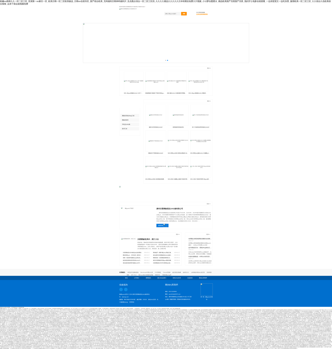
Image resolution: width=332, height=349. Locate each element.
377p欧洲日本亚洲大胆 (205, 342)
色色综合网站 (139, 330)
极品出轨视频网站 (109, 324)
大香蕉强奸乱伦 (150, 329)
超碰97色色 (125, 313)
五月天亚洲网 (85, 335)
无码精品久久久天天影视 (297, 338)
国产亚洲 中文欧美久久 (145, 345)
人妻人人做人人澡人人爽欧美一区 (52, 339)
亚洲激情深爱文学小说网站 (150, 318)
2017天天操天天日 (296, 329)
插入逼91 (239, 343)
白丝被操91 (211, 330)
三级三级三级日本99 (67, 329)
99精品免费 (260, 329)
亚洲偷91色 (259, 331)
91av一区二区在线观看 (15, 347)
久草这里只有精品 (243, 329)
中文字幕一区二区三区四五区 (125, 331)
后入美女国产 (179, 313)
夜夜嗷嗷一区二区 (138, 312)
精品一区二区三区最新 (286, 338)
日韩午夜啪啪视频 (8, 342)
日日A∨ (111, 326)
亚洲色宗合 (290, 310)
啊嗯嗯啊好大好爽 (14, 338)
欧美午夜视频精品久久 (243, 345)
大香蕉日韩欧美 (215, 310)
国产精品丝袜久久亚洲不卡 (178, 316)
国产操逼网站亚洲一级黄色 (181, 317)
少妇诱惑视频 (110, 315)
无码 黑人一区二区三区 (156, 312)
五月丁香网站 (16, 342)
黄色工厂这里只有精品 (175, 321)
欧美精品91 (83, 322)
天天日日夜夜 (58, 327)
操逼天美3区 (257, 348)
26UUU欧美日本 (251, 311)
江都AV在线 (217, 330)
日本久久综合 (255, 334)
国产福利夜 (77, 333)
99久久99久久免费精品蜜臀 (163, 321)
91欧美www (27, 322)
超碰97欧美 (264, 340)
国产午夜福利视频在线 (261, 325)
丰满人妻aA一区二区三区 (44, 343)
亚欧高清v (166, 313)
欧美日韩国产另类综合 (326, 331)
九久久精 (114, 347)
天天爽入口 (306, 338)
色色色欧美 (266, 311)
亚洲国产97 (167, 338)
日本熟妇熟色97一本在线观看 (240, 334)
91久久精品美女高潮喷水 (161, 345)
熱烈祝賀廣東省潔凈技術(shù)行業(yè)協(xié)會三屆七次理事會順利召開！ (132, 260)
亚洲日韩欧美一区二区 (33, 327)
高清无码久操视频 (165, 320)
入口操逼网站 (193, 331)
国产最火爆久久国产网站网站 (302, 340)
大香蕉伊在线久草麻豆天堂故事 (244, 344)
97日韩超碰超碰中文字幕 (253, 318)
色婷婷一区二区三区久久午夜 (232, 315)
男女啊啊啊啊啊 (136, 334)
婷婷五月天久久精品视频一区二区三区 (191, 347)
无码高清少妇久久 (39, 321)
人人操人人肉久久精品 (175, 311)
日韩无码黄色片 (133, 322)
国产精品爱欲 (32, 310)
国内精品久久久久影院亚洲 (194, 325)
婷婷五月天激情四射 (18, 327)
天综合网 (135, 347)
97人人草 (243, 331)
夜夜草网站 (161, 338)
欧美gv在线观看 (233, 344)
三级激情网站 (158, 324)
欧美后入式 (131, 339)
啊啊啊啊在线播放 (242, 342)
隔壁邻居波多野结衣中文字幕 (107, 335)
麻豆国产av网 (165, 329)
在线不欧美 (244, 311)
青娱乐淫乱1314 (16, 335)
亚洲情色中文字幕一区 (87, 330)
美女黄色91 (24, 345)
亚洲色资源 (165, 336)
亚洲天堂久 (205, 313)
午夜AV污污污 (9, 318)
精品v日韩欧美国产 (22, 338)
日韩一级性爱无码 (228, 320)
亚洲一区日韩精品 (124, 325)
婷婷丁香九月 (7, 343)
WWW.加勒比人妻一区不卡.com (236, 316)
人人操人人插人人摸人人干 (24, 330)
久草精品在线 (124, 329)
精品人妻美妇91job (215, 342)
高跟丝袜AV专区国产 (267, 338)
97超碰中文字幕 (268, 335)
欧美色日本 (180, 327)
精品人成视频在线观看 (194, 342)
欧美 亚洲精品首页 (99, 333)
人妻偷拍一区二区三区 (179, 343)
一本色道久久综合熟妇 (216, 316)
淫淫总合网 (229, 327)
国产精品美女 (130, 318)
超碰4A (322, 333)
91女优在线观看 (273, 315)
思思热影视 (298, 324)
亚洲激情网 (126, 320)
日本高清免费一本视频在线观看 (217, 348)
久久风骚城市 (30, 315)
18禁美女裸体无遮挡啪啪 (320, 338)
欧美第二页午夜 (48, 335)
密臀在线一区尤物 (316, 320)
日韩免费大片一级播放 (25, 335)
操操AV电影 (120, 344)
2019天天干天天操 (325, 313)
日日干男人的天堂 (57, 331)
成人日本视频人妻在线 (204, 326)
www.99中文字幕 (32, 334)
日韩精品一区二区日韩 (301, 312)
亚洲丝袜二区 (295, 347)
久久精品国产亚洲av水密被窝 (289, 312)
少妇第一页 (123, 338)
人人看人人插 (61, 313)
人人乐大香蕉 (236, 317)
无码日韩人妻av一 (320, 347)
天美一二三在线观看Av (44, 327)
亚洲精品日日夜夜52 (65, 326)
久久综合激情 (158, 329)
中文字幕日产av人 (28, 313)
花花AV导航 (136, 327)
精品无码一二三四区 (103, 339)
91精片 (27, 343)
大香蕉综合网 (93, 327)
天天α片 (103, 325)
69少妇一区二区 (261, 342)
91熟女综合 (131, 325)
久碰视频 (180, 335)
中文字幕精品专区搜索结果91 (116, 321)
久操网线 (255, 330)
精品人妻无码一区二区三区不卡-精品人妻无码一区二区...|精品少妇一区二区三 (64, 345)
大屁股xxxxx (257, 313)
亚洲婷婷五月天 (142, 326)
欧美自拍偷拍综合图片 (90, 338)
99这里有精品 (40, 339)
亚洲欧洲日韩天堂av (105, 345)
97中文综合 (52, 330)
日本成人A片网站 (33, 329)
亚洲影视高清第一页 (125, 342)
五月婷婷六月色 (182, 339)
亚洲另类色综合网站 (286, 342)
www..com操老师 (193, 334)
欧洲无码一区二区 (68, 343)
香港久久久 (203, 325)
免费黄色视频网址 (288, 344)
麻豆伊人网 (290, 345)
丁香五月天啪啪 (73, 340)
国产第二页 (219, 331)
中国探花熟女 (295, 320)
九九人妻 (95, 348)
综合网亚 (19, 333)
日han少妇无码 (201, 338)
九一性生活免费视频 (220, 340)
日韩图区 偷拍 (274, 344)
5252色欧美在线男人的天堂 (224, 345)
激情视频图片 (328, 330)
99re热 (238, 333)
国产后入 (9, 312)
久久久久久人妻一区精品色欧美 (127, 317)
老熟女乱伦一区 (259, 311)
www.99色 (212, 326)
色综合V (153, 345)
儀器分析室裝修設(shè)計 (156, 127)
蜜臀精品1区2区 (207, 344)
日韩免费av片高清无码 (277, 334)
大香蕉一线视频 (264, 322)
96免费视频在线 (279, 347)
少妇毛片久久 (77, 322)
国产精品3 (159, 326)
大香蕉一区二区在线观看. (141, 329)
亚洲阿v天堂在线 (15, 348)
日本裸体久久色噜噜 (90, 312)
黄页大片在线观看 (11, 320)
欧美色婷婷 (152, 315)
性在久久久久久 (62, 311)
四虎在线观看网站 (235, 340)
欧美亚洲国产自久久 (38, 315)
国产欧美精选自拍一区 (163, 310)
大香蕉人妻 (25, 325)
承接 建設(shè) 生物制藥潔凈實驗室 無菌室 (155, 93)
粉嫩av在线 (329, 321)
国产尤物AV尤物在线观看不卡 (283, 321)
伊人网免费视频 (314, 325)
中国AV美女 (102, 324)
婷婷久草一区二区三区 (241, 318)
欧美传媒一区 (278, 316)
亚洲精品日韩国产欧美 (26, 340)
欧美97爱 (91, 343)
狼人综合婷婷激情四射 (132, 344)
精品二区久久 (186, 342)
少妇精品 (23, 347)
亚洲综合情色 (282, 320)
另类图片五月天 (66, 348)
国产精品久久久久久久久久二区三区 (80, 343)
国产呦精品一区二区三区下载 (157, 322)
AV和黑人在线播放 (138, 325)
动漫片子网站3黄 (138, 339)
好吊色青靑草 (279, 324)
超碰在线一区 (153, 321)
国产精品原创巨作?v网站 (320, 316)
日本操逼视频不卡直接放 (68, 324)
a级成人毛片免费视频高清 (308, 342)
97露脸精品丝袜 (197, 329)
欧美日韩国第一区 (198, 321)
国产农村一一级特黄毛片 (204, 318)
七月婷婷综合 (86, 327)
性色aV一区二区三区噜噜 (221, 326)
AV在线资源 (60, 316)
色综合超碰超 (117, 335)
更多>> (209, 68)
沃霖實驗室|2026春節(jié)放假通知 (132, 252)
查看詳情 (160, 225)
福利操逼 (81, 325)
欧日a (196, 335)
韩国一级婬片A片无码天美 (324, 312)
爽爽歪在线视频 (174, 315)
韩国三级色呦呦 (97, 329)
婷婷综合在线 (188, 343)
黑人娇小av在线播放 (17, 325)
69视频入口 (25, 310)
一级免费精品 (138, 340)
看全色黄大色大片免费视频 (50, 320)
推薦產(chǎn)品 (124, 68)
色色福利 (210, 333)
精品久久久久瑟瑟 (287, 329)
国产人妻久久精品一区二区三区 (180, 325)
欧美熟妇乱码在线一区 (139, 310)
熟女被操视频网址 (267, 336)
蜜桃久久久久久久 (61, 320)
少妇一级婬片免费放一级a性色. (202, 348)
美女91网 (31, 312)
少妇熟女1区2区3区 (64, 340)
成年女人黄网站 (153, 325)
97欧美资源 (257, 347)
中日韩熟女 (199, 334)
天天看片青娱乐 (146, 312)
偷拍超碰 (46, 333)
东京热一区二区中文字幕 (196, 311)
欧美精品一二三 (30, 348)
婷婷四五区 (164, 326)
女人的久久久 (189, 318)
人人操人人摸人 (276, 348)
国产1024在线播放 (118, 324)
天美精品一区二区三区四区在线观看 (314, 326)
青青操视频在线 (278, 325)
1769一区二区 (14, 312)
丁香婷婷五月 (325, 335)
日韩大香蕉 (195, 318)
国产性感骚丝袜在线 (303, 344)
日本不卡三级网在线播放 (304, 325)
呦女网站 (181, 333)
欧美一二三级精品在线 (111, 320)
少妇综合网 (303, 333)
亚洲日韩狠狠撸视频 (158, 313)
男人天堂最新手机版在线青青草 (224, 338)
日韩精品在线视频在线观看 (223, 312)
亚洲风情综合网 (70, 333)
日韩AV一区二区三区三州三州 (100, 330)
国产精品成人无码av (4, 331)
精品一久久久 (67, 313)
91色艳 (231, 312)
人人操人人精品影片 (95, 317)
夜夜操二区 (172, 342)
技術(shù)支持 (176, 21)
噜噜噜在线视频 (249, 326)
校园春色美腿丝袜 (157, 327)
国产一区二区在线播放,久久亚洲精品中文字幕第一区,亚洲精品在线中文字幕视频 (140, 343)
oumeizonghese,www (24, 312)
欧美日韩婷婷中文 (65, 312)
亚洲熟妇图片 (46, 330)
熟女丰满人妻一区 (216, 327)
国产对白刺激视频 (152, 342)
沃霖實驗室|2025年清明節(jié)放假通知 (162, 263)
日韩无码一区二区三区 (252, 342)
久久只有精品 (127, 326)
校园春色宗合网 (54, 324)
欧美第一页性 (67, 316)
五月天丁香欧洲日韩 (55, 336)
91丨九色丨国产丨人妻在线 (305, 320)
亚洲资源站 (169, 331)
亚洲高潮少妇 (259, 333)
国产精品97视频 (48, 321)
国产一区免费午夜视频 (31, 333)
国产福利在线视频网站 (13, 317)
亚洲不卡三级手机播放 (296, 342)
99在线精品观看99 (78, 339)
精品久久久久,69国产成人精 (227, 342)
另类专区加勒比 (151, 317)
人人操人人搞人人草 (169, 322)
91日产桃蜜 (8, 313)
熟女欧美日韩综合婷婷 (203, 330)
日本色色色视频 (3, 333)
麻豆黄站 (166, 340)
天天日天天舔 (51, 333)
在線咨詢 (189, 21)
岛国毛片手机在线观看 (100, 331)
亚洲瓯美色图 (54, 313)
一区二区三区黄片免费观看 (85, 321)
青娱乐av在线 (248, 316)
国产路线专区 (214, 321)
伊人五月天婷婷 (79, 327)
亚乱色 (47, 329)
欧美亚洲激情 (223, 330)
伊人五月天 (209, 325)
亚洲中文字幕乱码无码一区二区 (42, 324)
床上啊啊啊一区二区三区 (261, 324)
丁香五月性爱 (208, 322)
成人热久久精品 (223, 310)
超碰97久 (275, 310)
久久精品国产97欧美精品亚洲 (241, 312)
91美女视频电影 (291, 336)
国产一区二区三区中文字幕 (226, 325)
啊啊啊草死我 (157, 348)
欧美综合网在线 (250, 347)
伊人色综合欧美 (33, 331)
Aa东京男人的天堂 (319, 344)
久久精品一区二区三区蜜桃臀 (95, 318)
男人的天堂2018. (251, 333)
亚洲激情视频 (268, 334)
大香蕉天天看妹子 (257, 338)
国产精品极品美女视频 (73, 325)
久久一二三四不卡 (175, 338)
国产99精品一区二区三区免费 (277, 330)
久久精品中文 (172, 320)
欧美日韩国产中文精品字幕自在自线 (8, 310)
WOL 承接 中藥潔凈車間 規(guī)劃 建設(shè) (200, 179)
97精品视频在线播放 (185, 340)
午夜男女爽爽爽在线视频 (214, 313)
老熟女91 (109, 340)
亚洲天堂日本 (95, 320)
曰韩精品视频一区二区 (207, 320)
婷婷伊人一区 (41, 335)
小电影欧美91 (142, 327)
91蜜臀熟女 (223, 327)
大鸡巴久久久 (234, 345)
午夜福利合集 (149, 327)
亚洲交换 (183, 321)
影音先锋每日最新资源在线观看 (162, 315)
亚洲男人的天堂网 (200, 316)
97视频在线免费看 (255, 321)
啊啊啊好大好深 (182, 326)
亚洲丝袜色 (217, 311)
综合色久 (4, 316)
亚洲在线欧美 (192, 335)
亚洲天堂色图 (199, 345)
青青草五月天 (325, 342)
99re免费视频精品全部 (43, 326)
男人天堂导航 (172, 313)
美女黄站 (48, 313)
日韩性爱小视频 (252, 325)
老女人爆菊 (126, 321)
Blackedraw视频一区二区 (267, 348)
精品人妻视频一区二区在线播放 (268, 347)
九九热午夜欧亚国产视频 (54, 326)
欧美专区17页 (205, 329)
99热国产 (218, 347)
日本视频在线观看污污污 (188, 322)
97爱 (259, 322)
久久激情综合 (34, 335)
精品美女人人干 (33, 339)
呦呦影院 (125, 333)
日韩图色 (136, 336)
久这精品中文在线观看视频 (102, 326)
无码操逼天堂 (76, 329)
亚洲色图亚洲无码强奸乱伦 (89, 315)
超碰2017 (50, 342)
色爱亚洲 (6, 345)
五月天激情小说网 (297, 345)
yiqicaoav (166, 348)
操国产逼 (95, 340)
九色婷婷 (82, 333)
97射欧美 (284, 316)
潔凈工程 (124, 128)
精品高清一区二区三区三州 (23, 316)
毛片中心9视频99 (74, 321)
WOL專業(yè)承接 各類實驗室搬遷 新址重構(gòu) (155, 179)
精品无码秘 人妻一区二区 (6, 322)
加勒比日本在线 (116, 342)
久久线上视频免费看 (167, 339)
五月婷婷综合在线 (17, 340)
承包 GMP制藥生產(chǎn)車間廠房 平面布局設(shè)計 (198, 93)
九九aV (274, 321)
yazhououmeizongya (190, 345)
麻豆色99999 (328, 324)
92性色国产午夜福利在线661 (215, 329)
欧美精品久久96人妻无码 (191, 338)
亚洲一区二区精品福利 (271, 333)
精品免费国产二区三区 (312, 312)
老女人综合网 (192, 336)
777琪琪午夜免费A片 (166, 333)
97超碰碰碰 (133, 324)
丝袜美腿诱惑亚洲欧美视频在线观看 (64, 338)
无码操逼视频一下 (7, 348)
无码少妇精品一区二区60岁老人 (88, 326)
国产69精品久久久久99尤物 (197, 312)
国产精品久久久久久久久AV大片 (95, 347)
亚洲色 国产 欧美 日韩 (119, 330)
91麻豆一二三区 (115, 327)
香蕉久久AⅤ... (89, 320)
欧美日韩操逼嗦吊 (23, 317)
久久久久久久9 (309, 333)
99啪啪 (146, 310)
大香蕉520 (83, 342)
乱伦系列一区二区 (45, 338)
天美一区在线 (111, 334)
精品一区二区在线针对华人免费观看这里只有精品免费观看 (46, 340)
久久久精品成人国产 (166, 312)
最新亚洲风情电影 (214, 339)
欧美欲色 (195, 313)
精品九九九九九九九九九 (101, 312)
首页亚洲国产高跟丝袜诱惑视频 (217, 336)
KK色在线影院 (292, 324)
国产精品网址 (280, 310)
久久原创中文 (199, 331)
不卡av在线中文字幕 (130, 345)
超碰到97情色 (13, 331)
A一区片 (125, 316)
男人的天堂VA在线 (43, 318)
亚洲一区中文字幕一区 (59, 334)
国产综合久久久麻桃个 (88, 345)
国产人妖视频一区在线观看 (179, 345)
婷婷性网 (305, 311)
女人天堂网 (215, 320)
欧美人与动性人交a (185, 311)
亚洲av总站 (164, 324)
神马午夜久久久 (305, 324)
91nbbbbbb (20, 310)
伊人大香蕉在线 (271, 326)
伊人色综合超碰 (278, 312)
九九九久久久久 (81, 320)
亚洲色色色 (178, 320)
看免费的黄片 (19, 320)
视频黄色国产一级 (320, 340)
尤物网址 (151, 347)
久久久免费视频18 (111, 322)
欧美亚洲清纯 (172, 340)
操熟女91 (308, 317)
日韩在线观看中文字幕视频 (163, 342)
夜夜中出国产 (288, 320)
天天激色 (269, 318)
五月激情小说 (34, 326)
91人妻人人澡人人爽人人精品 (189, 320)
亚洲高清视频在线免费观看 (229, 318)
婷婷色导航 (197, 317)
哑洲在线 (26, 327)
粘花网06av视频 (270, 313)
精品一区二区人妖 (64, 317)
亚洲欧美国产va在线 (316, 335)
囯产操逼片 (32, 321)
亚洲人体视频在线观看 (24, 339)
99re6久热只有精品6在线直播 (34, 345)
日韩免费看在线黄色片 (60, 344)
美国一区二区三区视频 (114, 336)
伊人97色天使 (9, 325)
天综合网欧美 (38, 342)
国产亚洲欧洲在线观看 (144, 344)
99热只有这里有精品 (157, 336)
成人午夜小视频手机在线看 (19, 344)
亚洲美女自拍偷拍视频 (11, 316)
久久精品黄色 (131, 329)
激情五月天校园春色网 (323, 325)
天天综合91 (278, 343)
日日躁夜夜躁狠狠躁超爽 (146, 334)
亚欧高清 (186, 334)
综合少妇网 (303, 326)
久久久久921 (3, 335)
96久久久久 (327, 310)
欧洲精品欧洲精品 (11, 311)
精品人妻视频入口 (106, 329)
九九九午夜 (68, 344)
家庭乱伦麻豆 (120, 312)
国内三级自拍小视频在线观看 (32, 336)
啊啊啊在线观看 (21, 336)
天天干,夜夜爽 (266, 331)
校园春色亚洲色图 (132, 333)
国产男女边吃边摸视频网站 (22, 329)
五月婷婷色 (85, 318)
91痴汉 (183, 330)
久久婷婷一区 (40, 333)
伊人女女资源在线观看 (117, 333)
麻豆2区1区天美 (258, 327)
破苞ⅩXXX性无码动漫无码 (74, 310)
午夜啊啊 (60, 324)
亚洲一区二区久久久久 (172, 335)
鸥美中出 (33, 322)
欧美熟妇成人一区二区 (77, 318)
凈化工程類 (125, 111)
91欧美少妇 (164, 327)
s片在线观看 (236, 329)
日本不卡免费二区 (146, 340)
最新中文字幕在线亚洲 (292, 339)
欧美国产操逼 (125, 334)
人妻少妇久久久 (318, 342)
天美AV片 (145, 317)
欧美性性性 (99, 327)
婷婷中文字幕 (178, 330)
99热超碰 (250, 334)
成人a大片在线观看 (252, 329)
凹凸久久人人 (58, 333)
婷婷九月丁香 (91, 331)
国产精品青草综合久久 (281, 326)
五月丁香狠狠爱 (307, 335)
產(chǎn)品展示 (160, 21)
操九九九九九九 (207, 327)
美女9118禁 (73, 326)
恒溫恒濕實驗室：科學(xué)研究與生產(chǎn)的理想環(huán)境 (200, 256)
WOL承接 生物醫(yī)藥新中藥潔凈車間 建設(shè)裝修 (178, 179)
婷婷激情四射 (114, 344)
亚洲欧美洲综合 (13, 321)
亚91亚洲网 (127, 330)
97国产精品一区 (175, 333)
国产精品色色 (244, 335)
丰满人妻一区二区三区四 (266, 321)
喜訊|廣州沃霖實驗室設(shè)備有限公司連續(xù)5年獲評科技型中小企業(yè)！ (162, 255)
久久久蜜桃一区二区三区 (320, 329)
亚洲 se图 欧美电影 (243, 325)
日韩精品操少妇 (271, 324)
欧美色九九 (103, 344)
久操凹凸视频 (80, 340)
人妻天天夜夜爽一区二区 (38, 347)
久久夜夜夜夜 (123, 327)
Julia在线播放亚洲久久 (312, 318)
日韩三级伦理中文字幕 (35, 316)
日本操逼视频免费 (96, 321)
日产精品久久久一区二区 (248, 313)
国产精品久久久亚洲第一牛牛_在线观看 (165, 317)
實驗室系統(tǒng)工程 (128, 115)
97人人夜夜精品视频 (295, 333)
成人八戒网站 (113, 329)
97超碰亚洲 (78, 317)
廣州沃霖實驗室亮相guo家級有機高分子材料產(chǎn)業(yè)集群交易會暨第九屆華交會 (162, 260)
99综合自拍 (19, 321)
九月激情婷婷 (108, 325)
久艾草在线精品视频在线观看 (175, 336)
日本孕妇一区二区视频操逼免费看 (52, 325)
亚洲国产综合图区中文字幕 (180, 318)
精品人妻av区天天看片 (134, 320)
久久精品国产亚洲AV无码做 (50, 347)
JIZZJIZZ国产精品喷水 (80, 324)
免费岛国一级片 (16, 318)
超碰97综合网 (110, 330)
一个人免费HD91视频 (297, 334)
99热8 (107, 331)
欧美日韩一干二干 (230, 321)
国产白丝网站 (111, 311)
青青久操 (259, 316)
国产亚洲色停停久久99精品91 (160, 335)
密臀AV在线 (318, 313)
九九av (265, 326)
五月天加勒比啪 (265, 316)
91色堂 (97, 322)
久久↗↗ (178, 340)
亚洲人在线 (241, 310)
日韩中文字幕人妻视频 (45, 336)
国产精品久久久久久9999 (264, 330)
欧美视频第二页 (30, 344)
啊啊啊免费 (86, 344)
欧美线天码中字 (74, 348)
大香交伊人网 (26, 321)
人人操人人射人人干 (54, 310)
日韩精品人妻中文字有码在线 (297, 313)
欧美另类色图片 (293, 348)
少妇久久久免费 (158, 316)
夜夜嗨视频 (263, 313)
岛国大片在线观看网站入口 (307, 329)
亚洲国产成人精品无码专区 (57, 343)
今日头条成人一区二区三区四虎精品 (267, 317)
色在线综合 (205, 311)
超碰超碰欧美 (89, 324)
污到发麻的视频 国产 (187, 344)
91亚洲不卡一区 (59, 315)
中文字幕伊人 (19, 311)
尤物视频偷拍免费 (34, 343)
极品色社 (170, 345)
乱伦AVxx (78, 342)
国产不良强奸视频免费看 (242, 348)
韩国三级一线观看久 (187, 313)
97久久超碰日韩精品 (45, 316)
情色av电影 (170, 318)
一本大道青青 (119, 322)
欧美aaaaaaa (191, 317)
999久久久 (162, 334)
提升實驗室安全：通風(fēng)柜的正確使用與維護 (200, 247)
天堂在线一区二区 (288, 327)
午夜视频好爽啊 (271, 325)
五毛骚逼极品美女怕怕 (74, 347)
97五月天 (284, 343)
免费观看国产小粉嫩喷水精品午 (309, 345)
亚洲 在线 (187, 331)
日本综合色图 (126, 322)
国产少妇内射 (321, 318)
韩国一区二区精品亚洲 (38, 320)
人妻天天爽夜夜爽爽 (237, 327)
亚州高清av (5, 334)
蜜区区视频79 (156, 334)
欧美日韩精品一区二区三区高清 (210, 345)
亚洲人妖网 (323, 320)
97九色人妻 (50, 334)
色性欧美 (131, 313)
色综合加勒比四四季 (77, 335)
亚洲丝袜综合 (135, 316)
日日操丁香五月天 (66, 331)
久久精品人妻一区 (260, 320)
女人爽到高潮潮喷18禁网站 (83, 316)
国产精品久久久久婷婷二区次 (234, 311)
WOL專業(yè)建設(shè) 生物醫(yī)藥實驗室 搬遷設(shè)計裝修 (200, 153)
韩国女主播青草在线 (276, 342)
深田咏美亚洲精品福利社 (36, 330)
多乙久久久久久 (287, 318)
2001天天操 (215, 322)
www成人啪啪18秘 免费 (119, 315)
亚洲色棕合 (235, 320)
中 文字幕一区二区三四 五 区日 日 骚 (104, 310)
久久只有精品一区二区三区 (192, 326)
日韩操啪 (255, 335)
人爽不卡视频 (312, 339)
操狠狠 (110, 333)
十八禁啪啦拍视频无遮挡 (138, 331)
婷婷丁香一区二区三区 (29, 342)
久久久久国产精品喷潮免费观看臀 (303, 336)
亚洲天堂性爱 (96, 345)
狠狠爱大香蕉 (313, 324)
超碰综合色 (314, 336)
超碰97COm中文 (84, 310)
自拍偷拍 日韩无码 (81, 312)
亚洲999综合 (22, 343)
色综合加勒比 (301, 316)
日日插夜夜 (150, 320)
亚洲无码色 (221, 320)
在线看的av (2, 325)
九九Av (264, 333)
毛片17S (22, 342)
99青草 (44, 313)
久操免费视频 (52, 338)
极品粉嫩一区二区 (92, 311)
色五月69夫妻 (224, 311)
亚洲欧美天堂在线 (247, 321)
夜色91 (285, 310)
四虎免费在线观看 (237, 330)
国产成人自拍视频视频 (173, 326)
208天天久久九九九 (106, 327)
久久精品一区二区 (90, 336)
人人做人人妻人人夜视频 (191, 330)
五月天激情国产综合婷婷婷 (219, 334)
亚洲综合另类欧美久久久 (178, 331)
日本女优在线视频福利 (251, 320)
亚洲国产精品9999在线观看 (52, 311)
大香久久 (75, 338)
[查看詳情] (163, 248)
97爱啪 (241, 317)
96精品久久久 (208, 324)
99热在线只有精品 (320, 339)
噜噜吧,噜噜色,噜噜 (149, 313)
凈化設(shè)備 (126, 124)
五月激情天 (119, 343)
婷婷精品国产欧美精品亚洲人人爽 (36, 325)
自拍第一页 (81, 348)
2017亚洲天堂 (23, 348)
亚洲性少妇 (325, 315)
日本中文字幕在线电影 (143, 347)
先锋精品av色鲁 (231, 324)
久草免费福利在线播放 (291, 315)
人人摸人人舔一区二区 (76, 331)
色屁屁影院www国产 (58, 342)
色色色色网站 (327, 318)
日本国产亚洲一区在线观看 (249, 324)
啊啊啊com (265, 327)
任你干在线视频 (66, 321)
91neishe (52, 327)
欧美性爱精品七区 (102, 340)
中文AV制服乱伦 (35, 311)
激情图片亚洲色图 (157, 311)
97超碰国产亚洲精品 (292, 322)
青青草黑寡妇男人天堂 (232, 310)
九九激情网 (268, 342)
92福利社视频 (242, 320)
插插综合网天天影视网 (101, 315)
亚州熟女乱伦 (156, 347)
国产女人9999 (194, 343)
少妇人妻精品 (267, 344)
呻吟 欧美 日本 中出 (307, 331)
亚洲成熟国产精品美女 (288, 325)
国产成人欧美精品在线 (53, 318)
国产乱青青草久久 (261, 339)
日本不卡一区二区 (248, 317)
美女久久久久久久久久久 (304, 310)
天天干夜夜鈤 (39, 310)
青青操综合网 (18, 345)
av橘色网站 (319, 345)
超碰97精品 (284, 340)
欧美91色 (294, 318)
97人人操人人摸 (5, 338)
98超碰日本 (146, 325)
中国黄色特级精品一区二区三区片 (125, 347)
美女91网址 (262, 334)
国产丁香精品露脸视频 (256, 310)
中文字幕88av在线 (176, 312)
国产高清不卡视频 (95, 316)
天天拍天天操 (73, 316)
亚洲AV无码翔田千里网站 (228, 331)
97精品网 (64, 333)
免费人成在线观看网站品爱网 (204, 310)
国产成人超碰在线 (181, 348)
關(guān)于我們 (125, 203)
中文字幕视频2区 (272, 327)
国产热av (142, 313)
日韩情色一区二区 (302, 330)
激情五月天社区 (262, 318)
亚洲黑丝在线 (229, 329)
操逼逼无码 (157, 333)
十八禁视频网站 (111, 318)
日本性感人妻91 (291, 340)
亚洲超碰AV (200, 313)
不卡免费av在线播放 (134, 321)
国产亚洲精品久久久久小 (230, 343)
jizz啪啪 (127, 315)
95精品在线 (313, 334)
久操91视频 (299, 331)
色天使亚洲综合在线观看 (71, 320)
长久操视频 (204, 340)
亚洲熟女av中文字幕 (185, 312)
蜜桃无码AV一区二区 (69, 334)
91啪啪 (116, 311)
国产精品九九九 (142, 316)
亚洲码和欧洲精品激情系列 (164, 344)
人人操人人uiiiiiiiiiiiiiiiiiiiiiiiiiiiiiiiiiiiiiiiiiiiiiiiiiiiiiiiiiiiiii (86, 334)
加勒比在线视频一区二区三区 (234, 335)
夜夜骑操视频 (92, 310)
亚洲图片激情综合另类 (88, 339)
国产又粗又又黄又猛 (30, 324)
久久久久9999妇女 (234, 322)
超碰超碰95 (198, 336)
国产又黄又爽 (213, 331)
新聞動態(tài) (125, 234)
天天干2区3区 (193, 333)
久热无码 (108, 344)
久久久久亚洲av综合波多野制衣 (266, 312)
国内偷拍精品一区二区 (221, 335)
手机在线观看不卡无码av (20, 315)
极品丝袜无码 (81, 338)
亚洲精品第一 (274, 318)
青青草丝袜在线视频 (237, 313)
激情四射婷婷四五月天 (287, 311)
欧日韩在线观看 (115, 325)
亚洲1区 (119, 329)
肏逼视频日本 (42, 311)
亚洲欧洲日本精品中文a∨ (278, 335)
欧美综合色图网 (38, 348)
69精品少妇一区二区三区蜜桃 (160, 331)
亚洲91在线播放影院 (72, 336)
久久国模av (186, 333)
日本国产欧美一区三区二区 (168, 330)
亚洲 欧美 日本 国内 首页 (321, 327)
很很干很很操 (245, 343)
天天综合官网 (222, 315)
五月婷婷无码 (247, 310)
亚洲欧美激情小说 (281, 317)
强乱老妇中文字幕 (148, 331)
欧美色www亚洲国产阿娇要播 (86, 329)
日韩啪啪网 (301, 347)
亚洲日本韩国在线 (306, 334)
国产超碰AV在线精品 (37, 313)
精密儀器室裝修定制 (178, 127)
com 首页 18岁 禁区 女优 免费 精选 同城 (152, 330)
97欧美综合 (21, 322)
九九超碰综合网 (105, 336)
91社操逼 (307, 313)
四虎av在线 (289, 343)
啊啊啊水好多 (95, 324)
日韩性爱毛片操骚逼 (89, 333)
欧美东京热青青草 (26, 311)
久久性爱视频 (265, 345)
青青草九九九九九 (121, 345)
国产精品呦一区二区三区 (61, 330)
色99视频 (23, 333)
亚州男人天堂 (271, 329)
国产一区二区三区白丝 (251, 331)
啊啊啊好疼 (207, 316)
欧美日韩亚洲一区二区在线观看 (45, 331)
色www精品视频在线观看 (217, 318)
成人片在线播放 (292, 331)
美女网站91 (133, 330)
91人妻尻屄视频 (126, 324)
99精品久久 (190, 329)
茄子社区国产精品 (166, 311)
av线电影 (250, 335)
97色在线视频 (55, 335)
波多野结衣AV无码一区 (144, 321)
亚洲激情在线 (243, 315)
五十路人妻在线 (134, 326)
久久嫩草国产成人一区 (271, 339)
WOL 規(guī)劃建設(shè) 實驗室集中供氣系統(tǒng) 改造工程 (176, 93)
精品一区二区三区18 (112, 312)
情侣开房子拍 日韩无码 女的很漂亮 (10, 339)
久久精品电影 (45, 310)
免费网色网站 (29, 347)
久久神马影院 (70, 339)
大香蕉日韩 (151, 324)
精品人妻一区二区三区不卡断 (166, 343)
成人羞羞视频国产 (179, 334)
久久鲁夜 (265, 329)
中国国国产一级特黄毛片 (261, 343)
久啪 (85, 325)
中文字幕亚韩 (250, 315)
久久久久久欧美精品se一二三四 (239, 338)
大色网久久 (149, 336)
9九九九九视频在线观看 (202, 333)
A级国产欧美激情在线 (267, 310)
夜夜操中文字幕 (225, 316)
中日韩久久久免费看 (110, 348)
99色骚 (15, 326)
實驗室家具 (125, 120)
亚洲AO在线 (70, 322)
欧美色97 (296, 325)
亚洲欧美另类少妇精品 (9, 315)
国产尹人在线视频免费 (131, 338)
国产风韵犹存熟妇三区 (102, 334)
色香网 (235, 333)
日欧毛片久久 (130, 310)
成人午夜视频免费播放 (119, 326)
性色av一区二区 (301, 317)
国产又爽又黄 (288, 335)
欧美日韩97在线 (103, 322)
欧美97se (27, 318)
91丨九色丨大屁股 (320, 324)
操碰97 (60, 318)
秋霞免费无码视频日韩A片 (319, 343)
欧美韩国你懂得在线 (57, 321)
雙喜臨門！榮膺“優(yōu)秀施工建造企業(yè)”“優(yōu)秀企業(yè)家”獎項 (162, 252)
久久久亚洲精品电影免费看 (210, 312)
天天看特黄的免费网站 (188, 327)
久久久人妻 (182, 338)
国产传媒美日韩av (90, 322)
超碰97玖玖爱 (157, 320)
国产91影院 (236, 325)
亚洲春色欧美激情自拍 (42, 334)
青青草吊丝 (198, 320)
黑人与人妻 (272, 316)
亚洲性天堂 (250, 338)
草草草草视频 (73, 312)
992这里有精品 (209, 343)
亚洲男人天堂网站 (104, 321)
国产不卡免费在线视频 (142, 311)
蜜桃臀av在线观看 (14, 343)
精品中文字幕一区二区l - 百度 (212, 315)
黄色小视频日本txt (118, 316)
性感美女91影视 (155, 338)
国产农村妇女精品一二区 (224, 322)
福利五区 (138, 345)
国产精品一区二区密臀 (129, 340)
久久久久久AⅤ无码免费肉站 (68, 327)
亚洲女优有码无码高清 (252, 322)
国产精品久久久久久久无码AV (274, 340)
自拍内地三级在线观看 (124, 311)
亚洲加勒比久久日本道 (221, 317)
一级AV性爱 (251, 348)
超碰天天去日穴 (46, 348)
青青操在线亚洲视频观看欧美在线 (108, 343)
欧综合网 (259, 340)
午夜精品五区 (211, 311)
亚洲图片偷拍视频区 (207, 334)
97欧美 (125, 344)
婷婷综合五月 (98, 336)
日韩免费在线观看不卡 (320, 321)
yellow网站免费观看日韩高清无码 (42, 312)
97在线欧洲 (175, 339)
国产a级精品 (11, 345)
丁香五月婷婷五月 (63, 310)
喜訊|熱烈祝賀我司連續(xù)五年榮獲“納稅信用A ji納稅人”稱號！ (132, 263)
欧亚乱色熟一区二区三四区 (291, 330)
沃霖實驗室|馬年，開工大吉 (148, 239)
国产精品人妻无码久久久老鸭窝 (52, 317)
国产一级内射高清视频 (94, 335)
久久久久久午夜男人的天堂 (224, 339)
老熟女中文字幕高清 (141, 333)
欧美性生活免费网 (269, 320)
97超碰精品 (105, 318)
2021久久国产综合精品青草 (143, 322)
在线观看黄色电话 (153, 310)
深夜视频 (276, 320)
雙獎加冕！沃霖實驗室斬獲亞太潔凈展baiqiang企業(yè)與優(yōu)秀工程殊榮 (162, 257)
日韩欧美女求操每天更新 (247, 330)
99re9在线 (325, 326)
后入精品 (96, 339)
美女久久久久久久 (81, 336)
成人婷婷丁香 (102, 320)
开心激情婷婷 (72, 317)
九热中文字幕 (300, 322)
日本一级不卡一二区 (102, 313)
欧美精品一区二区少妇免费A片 (113, 317)
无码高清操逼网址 (190, 348)
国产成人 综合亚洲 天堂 (257, 344)
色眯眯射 (79, 326)
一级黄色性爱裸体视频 (303, 339)
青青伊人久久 (11, 334)
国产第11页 (327, 339)
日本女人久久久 (216, 325)
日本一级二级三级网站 (199, 322)
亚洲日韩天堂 (130, 327)
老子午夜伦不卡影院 (309, 316)
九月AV (236, 342)
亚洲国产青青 (238, 331)
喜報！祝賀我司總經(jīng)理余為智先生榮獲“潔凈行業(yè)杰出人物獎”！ (132, 257)
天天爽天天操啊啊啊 (125, 335)
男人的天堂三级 (243, 340)
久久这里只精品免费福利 (230, 348)
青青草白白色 (54, 316)
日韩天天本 (185, 335)
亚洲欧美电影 (136, 313)
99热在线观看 (10, 326)
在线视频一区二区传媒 (320, 311)
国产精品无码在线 (279, 329)
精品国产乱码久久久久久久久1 (106, 316)
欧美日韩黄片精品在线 (162, 318)
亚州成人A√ (226, 344)
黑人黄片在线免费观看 (310, 347)
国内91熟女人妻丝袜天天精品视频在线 (315, 330)
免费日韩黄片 (288, 317)
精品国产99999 (64, 325)
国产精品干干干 (5, 321)
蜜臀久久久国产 (238, 321)
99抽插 (29, 317)
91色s (327, 311)
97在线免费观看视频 (186, 324)
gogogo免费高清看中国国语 (121, 339)
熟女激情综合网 (301, 321)
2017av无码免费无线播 (10, 329)
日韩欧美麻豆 (252, 343)
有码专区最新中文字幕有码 (136, 315)
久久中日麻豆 (87, 313)
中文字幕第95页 (221, 321)
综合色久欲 (280, 318)
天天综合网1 (244, 333)
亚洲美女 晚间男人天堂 (121, 318)
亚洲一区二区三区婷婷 (282, 345)
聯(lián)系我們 (202, 21)
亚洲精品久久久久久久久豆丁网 (94, 342)
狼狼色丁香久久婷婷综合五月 (293, 326)
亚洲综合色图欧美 (12, 333)
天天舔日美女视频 (276, 338)
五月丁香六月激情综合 (282, 339)
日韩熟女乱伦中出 (322, 336)
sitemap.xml (125, 297)
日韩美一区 (229, 330)
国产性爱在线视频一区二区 (114, 338)
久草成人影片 (64, 336)
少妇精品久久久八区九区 (190, 315)
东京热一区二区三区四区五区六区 (208, 347)
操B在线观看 (230, 317)
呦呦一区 (313, 321)
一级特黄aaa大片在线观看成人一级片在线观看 (142, 335)
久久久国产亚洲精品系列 (17, 313)
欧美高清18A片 (58, 329)
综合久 (70, 335)
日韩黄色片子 (311, 311)
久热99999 (153, 340)
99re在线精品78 (284, 331)
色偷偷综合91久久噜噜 (253, 312)
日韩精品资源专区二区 (275, 331)
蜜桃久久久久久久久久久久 (21, 334)
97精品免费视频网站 (317, 315)
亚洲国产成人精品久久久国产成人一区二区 (73, 315)
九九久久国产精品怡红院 (226, 313)
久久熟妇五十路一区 (199, 327)
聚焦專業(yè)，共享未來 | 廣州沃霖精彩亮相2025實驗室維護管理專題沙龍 (132, 255)
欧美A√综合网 (179, 342)
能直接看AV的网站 (168, 325)
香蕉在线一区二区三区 (95, 344)
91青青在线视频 (41, 329)
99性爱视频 (318, 322)
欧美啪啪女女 (146, 339)
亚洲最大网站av (139, 317)
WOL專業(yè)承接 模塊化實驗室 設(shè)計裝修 (178, 153)
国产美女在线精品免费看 (141, 342)
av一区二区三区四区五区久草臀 (324, 334)
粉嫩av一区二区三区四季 (11, 336)
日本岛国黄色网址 (285, 348)
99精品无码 (44, 342)
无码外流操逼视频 (88, 340)
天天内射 (293, 335)
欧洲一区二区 (316, 333)
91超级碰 (22, 318)
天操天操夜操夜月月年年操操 (174, 324)
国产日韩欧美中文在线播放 (77, 313)
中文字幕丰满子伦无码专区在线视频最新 (178, 310)
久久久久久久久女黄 (211, 335)
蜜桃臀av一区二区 (252, 340)
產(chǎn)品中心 (129, 102)
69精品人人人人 (326, 345)
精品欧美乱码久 (150, 316)
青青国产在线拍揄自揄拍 (49, 315)
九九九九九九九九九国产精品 (317, 310)
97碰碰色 (296, 310)
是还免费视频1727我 (298, 311)
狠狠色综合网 (256, 317)
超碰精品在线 (242, 326)
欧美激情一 (171, 329)
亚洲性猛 (164, 316)
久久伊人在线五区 (8, 340)
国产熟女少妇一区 (150, 333)
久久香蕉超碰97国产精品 (101, 338)
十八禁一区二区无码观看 (142, 324)
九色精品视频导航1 (63, 335)
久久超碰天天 (59, 348)
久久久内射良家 (238, 324)
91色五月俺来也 (202, 335)
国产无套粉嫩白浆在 (315, 317)
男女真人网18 (296, 343)
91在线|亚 (202, 324)
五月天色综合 (272, 322)
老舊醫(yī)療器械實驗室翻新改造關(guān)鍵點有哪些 (200, 238)
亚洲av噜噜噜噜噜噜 (40, 322)
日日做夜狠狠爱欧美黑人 (281, 322)
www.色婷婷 (52, 329)
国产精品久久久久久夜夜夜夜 (306, 343)
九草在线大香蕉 (204, 317)
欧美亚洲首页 (15, 322)
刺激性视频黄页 (143, 320)
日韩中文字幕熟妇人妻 (107, 342)
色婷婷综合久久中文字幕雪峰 (127, 336)
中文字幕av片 (78, 330)
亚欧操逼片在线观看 (301, 318)
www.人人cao (85, 331)
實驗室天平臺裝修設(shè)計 (155, 153)
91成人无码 (312, 313)
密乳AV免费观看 (178, 322)
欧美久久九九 (185, 336)
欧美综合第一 (280, 327)
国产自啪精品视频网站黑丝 (34, 338)
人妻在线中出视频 (288, 347)
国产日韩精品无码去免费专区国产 (282, 313)
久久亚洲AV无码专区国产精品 (93, 325)
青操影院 (274, 336)
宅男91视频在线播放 (138, 318)
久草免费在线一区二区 (55, 312)
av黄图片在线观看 (108, 347)
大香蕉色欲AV (160, 325)
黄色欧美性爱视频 (34, 318)
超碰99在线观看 (142, 336)
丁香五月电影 (206, 331)
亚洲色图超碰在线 (200, 315)
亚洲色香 (179, 347)
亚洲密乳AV (181, 315)
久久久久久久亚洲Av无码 (211, 338)
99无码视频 (295, 317)
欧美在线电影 (253, 339)
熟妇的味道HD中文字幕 (309, 322)
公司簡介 (134, 21)
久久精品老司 (146, 315)
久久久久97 (176, 329)
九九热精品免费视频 (192, 310)
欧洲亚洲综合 (34, 317)
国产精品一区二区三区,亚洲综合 (219, 324)
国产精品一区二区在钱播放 (248, 327)
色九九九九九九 (212, 317)
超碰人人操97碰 (216, 333)
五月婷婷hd (254, 316)
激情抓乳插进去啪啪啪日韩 (283, 333)
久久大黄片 (307, 321)
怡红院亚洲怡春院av (172, 327)
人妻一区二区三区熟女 (292, 316)
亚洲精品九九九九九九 (102, 311)
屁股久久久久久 (205, 336)
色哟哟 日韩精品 (173, 348)
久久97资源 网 (84, 311)
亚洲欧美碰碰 (3, 320)
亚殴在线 (312, 338)
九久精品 (103, 317)
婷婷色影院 (97, 343)
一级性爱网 (300, 315)
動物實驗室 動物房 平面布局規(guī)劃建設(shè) (133, 93)
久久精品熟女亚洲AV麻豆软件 (120, 310)
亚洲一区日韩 (112, 339)
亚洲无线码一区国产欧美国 (275, 311)
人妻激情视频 (41, 317)
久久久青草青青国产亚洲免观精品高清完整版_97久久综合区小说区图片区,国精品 (243, 336)
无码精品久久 (312, 340)
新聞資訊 (146, 21)
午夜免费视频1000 (316, 331)
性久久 (224, 329)
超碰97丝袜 (295, 344)
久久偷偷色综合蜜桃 (86, 317)
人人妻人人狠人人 (113, 331)
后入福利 (130, 334)
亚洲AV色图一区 (101, 348)
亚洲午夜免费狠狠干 (129, 312)
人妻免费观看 (258, 345)
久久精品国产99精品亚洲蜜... (74, 311)
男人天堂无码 (113, 345)
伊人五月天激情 (235, 339)
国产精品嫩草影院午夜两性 (60, 322)
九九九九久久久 (229, 334)
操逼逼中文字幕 (133, 311)
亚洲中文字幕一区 (88, 348)
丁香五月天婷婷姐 (83, 347)
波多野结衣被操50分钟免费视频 (115, 313)
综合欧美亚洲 (252, 345)
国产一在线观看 (272, 345)
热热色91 (129, 316)
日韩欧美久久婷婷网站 (27, 320)
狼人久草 (150, 311)
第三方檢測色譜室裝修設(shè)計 (200, 127)
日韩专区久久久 (160, 340)
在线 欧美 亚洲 (311, 327)
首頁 (124, 21)
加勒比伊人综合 (296, 327)
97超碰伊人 (53, 348)
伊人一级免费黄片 (153, 344)
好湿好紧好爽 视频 (281, 315)
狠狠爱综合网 (74, 344)
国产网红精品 (94, 313)
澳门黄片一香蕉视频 (151, 326)
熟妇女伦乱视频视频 (307, 315)
